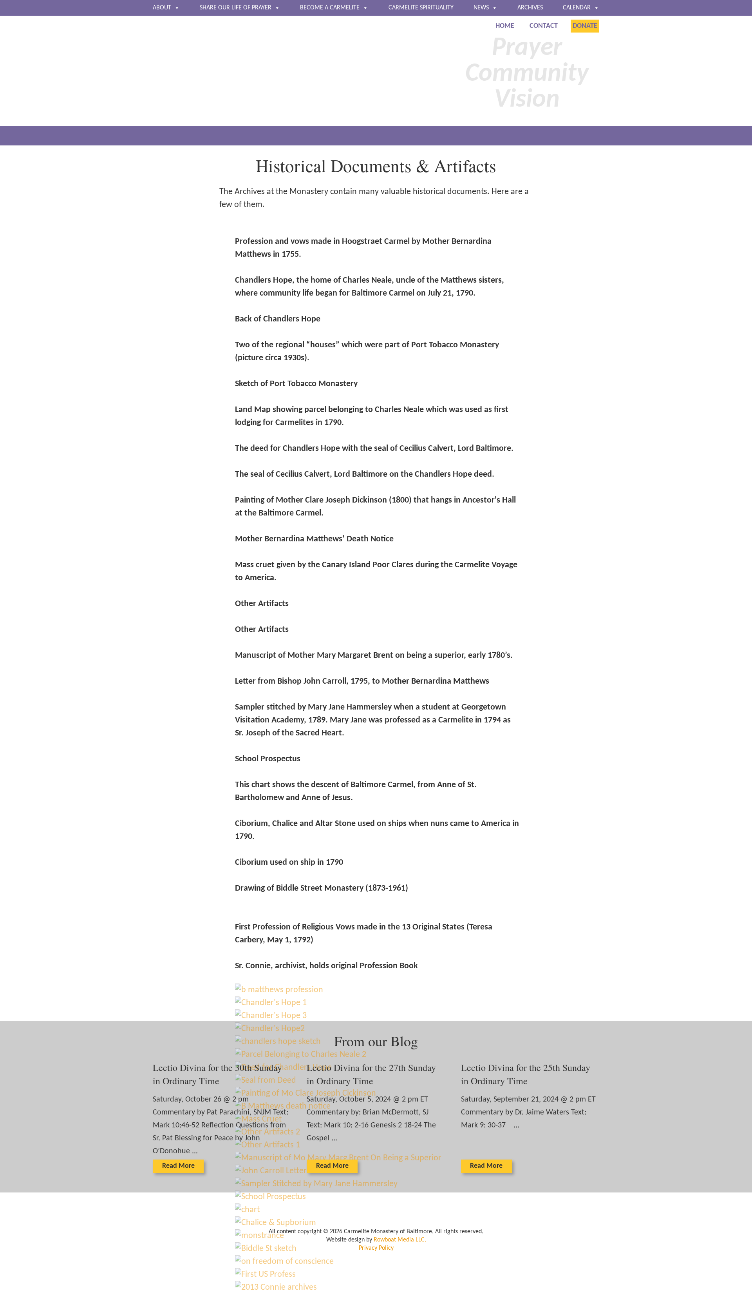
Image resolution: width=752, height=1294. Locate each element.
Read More (178, 1166)
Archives (530, 8)
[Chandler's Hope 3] (271, 1015)
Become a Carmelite (330, 8)
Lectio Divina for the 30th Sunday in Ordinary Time (217, 1074)
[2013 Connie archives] (276, 1287)
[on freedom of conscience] (284, 1261)
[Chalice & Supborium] (275, 1222)
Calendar (577, 8)
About (162, 8)
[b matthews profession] (279, 990)
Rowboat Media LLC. (400, 1240)
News (481, 8)
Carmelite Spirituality (421, 8)
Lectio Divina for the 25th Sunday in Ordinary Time (525, 1074)
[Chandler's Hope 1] (271, 1002)
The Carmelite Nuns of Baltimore (249, 72)
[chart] (247, 1209)
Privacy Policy (376, 1248)
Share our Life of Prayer (235, 8)
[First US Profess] (265, 1274)
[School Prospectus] (270, 1196)
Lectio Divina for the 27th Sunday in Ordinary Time (371, 1074)
